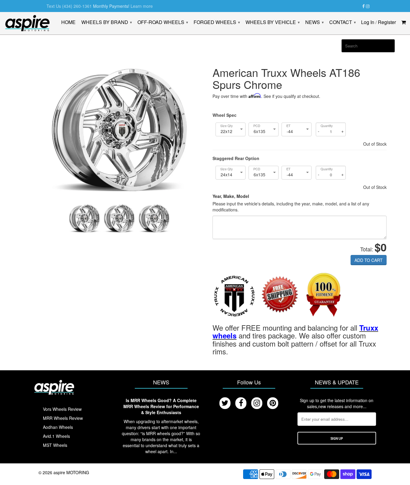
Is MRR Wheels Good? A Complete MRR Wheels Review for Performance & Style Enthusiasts (161, 406)
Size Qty (226, 125)
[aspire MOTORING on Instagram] (367, 6)
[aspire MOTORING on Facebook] (363, 6)
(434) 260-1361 (77, 6)
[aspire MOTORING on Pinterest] (272, 403)
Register (387, 23)
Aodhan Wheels (58, 427)
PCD (256, 125)
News (314, 22)
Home (68, 23)
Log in (367, 23)
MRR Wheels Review (63, 418)
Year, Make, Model (231, 196)
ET (288, 125)
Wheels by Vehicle (273, 22)
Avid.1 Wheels (56, 436)
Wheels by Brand (106, 22)
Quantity (327, 125)
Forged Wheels (217, 22)
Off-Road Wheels (162, 22)
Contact (342, 22)
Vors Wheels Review (62, 409)
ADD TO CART (368, 260)
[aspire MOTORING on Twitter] (225, 403)
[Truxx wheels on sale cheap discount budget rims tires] (234, 295)
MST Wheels (55, 445)
